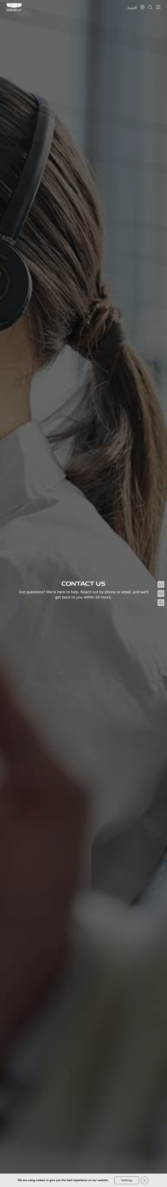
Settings (126, 1180)
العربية (132, 7)
